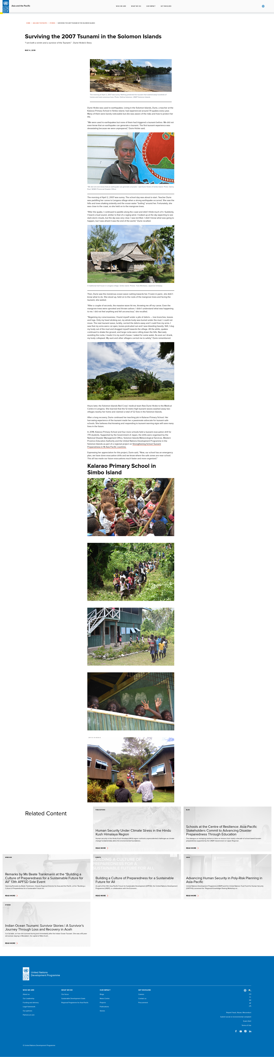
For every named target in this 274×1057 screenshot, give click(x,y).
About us (26, 994)
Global (263, 6)
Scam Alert (247, 1021)
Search (267, 6)
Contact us (142, 998)
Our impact (151, 6)
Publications (104, 1006)
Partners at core (28, 1015)
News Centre (104, 998)
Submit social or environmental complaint (235, 1017)
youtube (241, 1031)
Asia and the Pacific (21, 6)
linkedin (250, 1031)
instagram (245, 1031)
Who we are (121, 6)
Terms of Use (246, 1025)
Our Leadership (28, 998)
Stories (52, 23)
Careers (141, 994)
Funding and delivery (31, 1002)
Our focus (65, 994)
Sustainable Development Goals (73, 998)
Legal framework (29, 1006)
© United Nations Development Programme (39, 1045)
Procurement (143, 1002)
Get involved (166, 6)
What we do (136, 6)
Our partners (27, 1011)
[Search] (250, 998)
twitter (231, 1031)
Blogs (102, 994)
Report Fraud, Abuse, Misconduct (238, 1012)
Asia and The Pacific (40, 23)
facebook (236, 1031)
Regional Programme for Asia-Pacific (74, 1002)
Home (28, 23)
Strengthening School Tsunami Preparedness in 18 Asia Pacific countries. (124, 445)
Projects (103, 1002)
